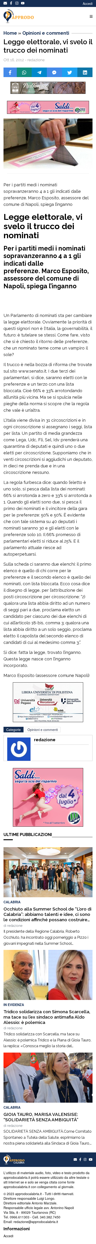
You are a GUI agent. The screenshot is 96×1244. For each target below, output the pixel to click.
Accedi (88, 3)
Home (10, 33)
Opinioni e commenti (45, 33)
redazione (14, 926)
